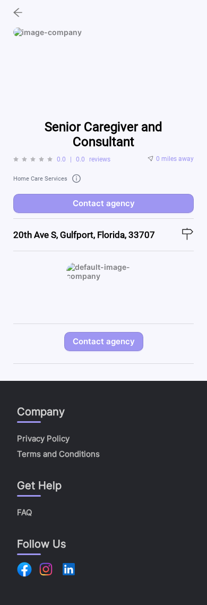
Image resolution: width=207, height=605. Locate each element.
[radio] (16, 159)
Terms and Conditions (58, 454)
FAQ (24, 512)
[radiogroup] (33, 159)
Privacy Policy (43, 438)
